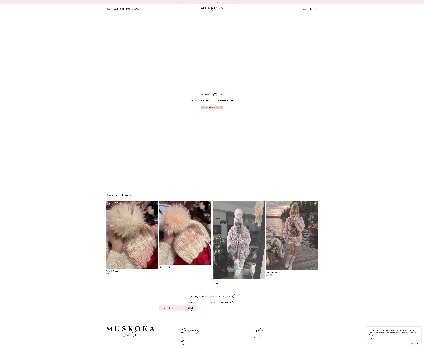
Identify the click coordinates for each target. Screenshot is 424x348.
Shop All (257, 337)
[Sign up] (190, 308)
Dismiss (373, 339)
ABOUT (182, 341)
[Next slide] (154, 235)
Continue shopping (212, 107)
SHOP (182, 345)
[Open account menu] (315, 9)
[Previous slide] (109, 235)
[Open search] (311, 9)
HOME (182, 337)
